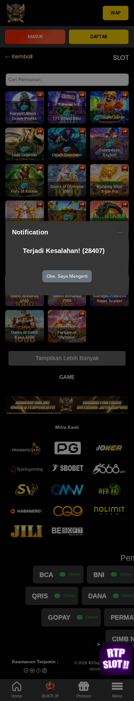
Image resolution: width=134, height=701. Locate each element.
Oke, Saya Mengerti (67, 276)
